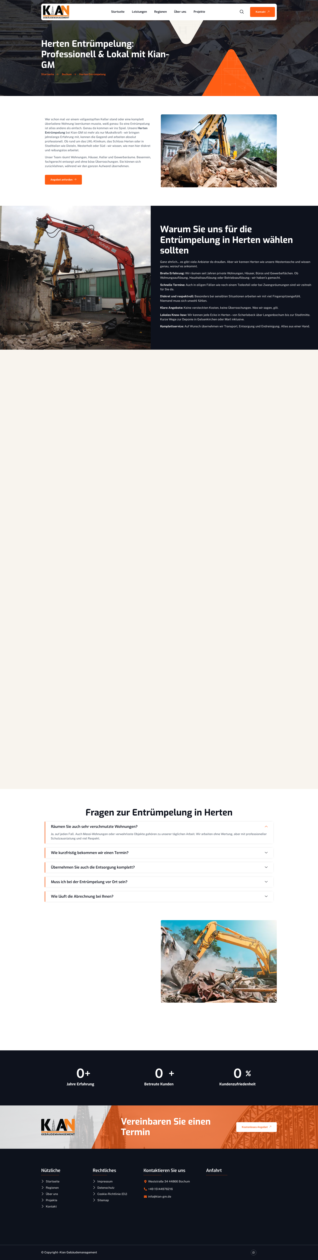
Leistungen (139, 12)
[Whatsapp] (254, 1252)
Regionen (160, 12)
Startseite (118, 12)
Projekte (199, 12)
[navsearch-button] (241, 12)
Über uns (180, 12)
